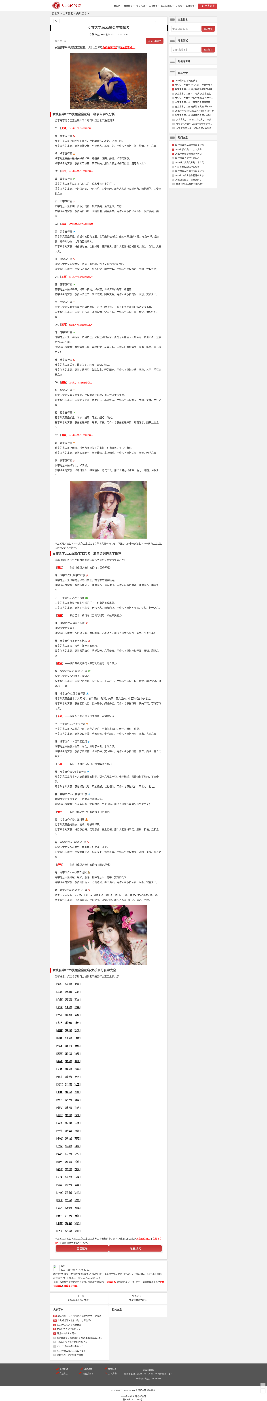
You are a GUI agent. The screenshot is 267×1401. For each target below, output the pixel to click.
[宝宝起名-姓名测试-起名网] (67, 8)
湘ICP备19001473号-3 (133, 1399)
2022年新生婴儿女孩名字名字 (71, 1350)
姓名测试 (135, 1248)
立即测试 (208, 49)
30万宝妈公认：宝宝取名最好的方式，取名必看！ (81, 1316)
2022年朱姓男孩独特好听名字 (189, 175)
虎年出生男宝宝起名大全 (69, 1329)
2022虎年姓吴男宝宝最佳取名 (189, 145)
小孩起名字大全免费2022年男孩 (72, 1342)
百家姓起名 (166, 5)
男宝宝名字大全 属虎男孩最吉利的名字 (193, 89)
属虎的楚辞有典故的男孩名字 (190, 184)
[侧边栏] (160, 21)
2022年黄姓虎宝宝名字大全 (188, 149)
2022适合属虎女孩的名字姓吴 (189, 162)
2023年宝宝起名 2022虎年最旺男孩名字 (194, 111)
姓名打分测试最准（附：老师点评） (74, 1320)
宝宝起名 (128, 5)
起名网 (55, 13)
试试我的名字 (154, 41)
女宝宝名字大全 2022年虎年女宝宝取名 (195, 124)
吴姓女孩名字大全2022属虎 (70, 1355)
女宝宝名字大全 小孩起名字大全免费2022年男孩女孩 (201, 128)
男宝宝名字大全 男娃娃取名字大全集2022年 (196, 115)
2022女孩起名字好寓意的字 (188, 179)
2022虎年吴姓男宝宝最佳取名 (189, 171)
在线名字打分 (127, 47)
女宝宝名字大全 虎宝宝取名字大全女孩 (193, 85)
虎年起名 (81, 13)
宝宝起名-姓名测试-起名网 (133, 1396)
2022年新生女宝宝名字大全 (188, 154)
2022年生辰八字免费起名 (69, 1324)
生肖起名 (153, 5)
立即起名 (208, 28)
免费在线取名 (109, 47)
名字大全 (140, 5)
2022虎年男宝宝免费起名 (187, 158)
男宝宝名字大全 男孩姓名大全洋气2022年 (195, 106)
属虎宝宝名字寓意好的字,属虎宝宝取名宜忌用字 (80, 1337)
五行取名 (190, 5)
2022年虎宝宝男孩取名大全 (70, 1346)
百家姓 (179, 5)
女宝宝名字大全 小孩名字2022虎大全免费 (195, 98)
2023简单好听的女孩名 (186, 80)
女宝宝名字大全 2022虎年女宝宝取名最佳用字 (197, 93)
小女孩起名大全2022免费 (187, 167)
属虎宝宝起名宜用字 (66, 1333)
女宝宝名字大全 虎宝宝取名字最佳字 (192, 102)
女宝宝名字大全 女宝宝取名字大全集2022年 (197, 119)
